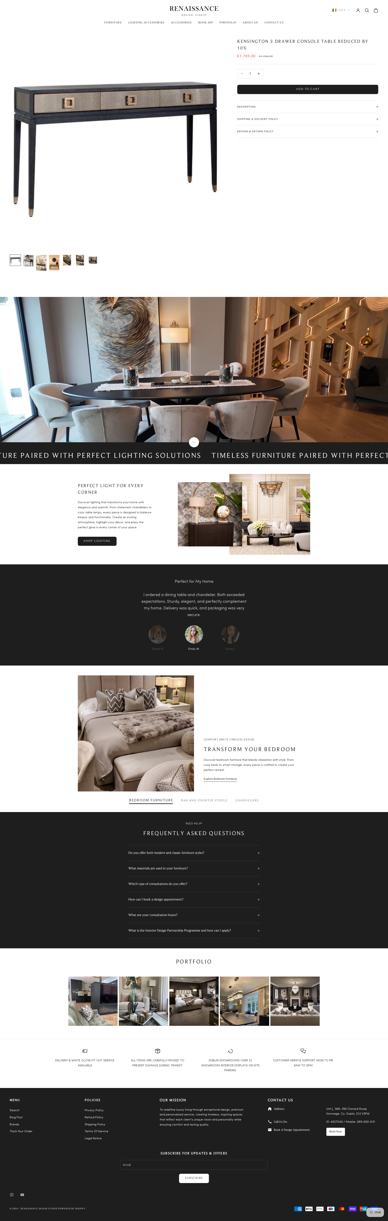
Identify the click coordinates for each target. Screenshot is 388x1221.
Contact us (274, 22)
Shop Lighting (97, 541)
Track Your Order (21, 1131)
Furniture (113, 22)
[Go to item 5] (67, 260)
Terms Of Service (96, 1131)
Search (14, 1110)
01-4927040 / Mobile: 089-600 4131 (350, 1122)
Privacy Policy (94, 1110)
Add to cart (308, 89)
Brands (14, 1124)
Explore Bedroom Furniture (220, 779)
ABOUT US (250, 22)
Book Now (335, 1131)
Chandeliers (247, 800)
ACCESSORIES (181, 22)
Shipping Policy (95, 1124)
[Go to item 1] (15, 260)
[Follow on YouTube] (22, 1195)
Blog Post (16, 1117)
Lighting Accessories (146, 22)
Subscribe (194, 1178)
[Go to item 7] (93, 260)
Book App (205, 22)
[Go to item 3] (41, 263)
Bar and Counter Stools (204, 800)
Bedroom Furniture (151, 800)
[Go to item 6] (80, 260)
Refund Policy (94, 1117)
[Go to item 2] (28, 261)
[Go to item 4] (54, 263)
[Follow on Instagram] (12, 1195)
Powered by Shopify (71, 1209)
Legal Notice (93, 1138)
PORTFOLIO (227, 22)
